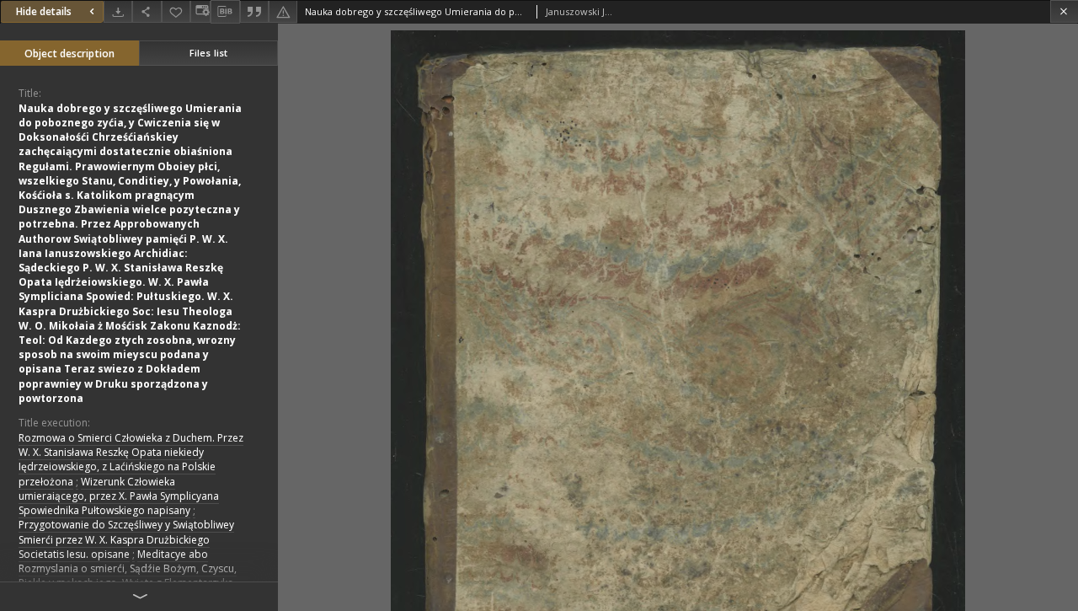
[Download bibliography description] (225, 12)
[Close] (1064, 11)
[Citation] (254, 11)
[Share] (146, 11)
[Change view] (200, 11)
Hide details (44, 11)
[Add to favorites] (176, 11)
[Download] (118, 11)
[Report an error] (283, 11)
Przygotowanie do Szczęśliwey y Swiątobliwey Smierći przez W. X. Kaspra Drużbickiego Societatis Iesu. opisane (126, 538)
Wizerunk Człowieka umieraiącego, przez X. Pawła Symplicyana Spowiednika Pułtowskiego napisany (119, 495)
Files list (208, 52)
